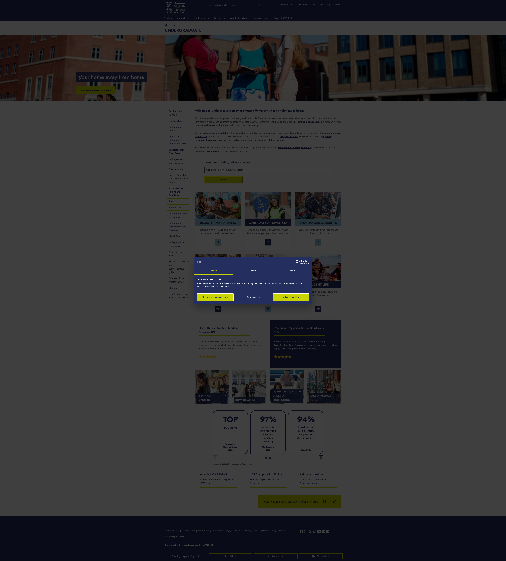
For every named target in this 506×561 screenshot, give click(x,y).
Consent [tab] (213, 271)
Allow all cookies (291, 297)
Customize (251, 297)
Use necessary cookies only (215, 297)
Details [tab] (253, 271)
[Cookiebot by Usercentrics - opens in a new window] (297, 262)
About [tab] (292, 271)
